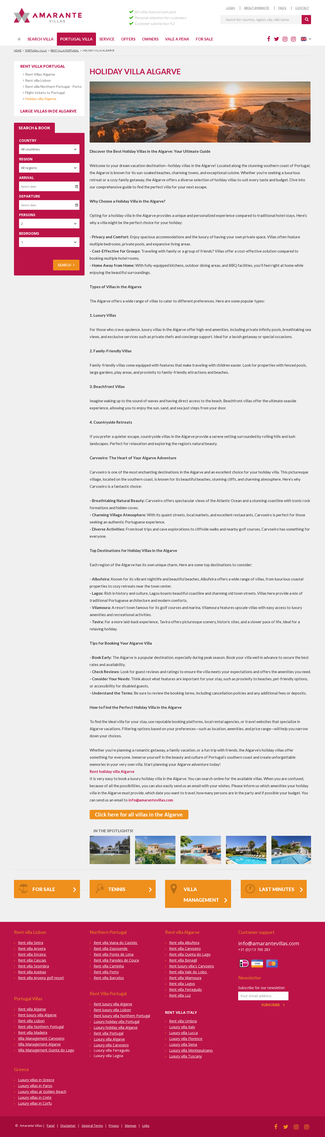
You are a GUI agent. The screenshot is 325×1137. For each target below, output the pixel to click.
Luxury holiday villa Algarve (116, 1027)
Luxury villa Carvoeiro (111, 1045)
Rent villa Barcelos (109, 977)
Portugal (97, 848)
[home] (19, 39)
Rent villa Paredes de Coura (116, 960)
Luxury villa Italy (182, 1026)
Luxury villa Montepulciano (191, 1050)
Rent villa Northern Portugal (41, 1026)
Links (145, 1126)
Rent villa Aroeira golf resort (41, 977)
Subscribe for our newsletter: (263, 987)
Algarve (252, 848)
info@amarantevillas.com (268, 943)
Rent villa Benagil (183, 960)
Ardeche (161, 848)
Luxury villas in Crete (35, 1097)
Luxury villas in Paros (35, 1085)
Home (17, 50)
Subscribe (270, 1005)
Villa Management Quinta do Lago (46, 1050)
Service (107, 39)
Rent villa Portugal (65, 50)
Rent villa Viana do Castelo (116, 942)
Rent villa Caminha (109, 966)
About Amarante (256, 8)
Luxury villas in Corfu (35, 1103)
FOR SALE (43, 889)
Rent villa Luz (180, 995)
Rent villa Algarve (32, 1009)
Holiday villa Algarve (40, 98)
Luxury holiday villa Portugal (116, 1021)
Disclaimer (68, 1126)
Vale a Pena (177, 39)
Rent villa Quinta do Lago (189, 954)
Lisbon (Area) (116, 848)
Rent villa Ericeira (32, 954)
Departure (29, 196)
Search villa (40, 39)
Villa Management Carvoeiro (41, 1038)
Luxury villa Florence (185, 1038)
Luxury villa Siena (183, 1044)
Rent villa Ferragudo (185, 989)
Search (64, 265)
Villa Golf (110, 842)
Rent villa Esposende (111, 948)
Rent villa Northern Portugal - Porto (53, 86)
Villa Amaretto (155, 842)
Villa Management (201, 894)
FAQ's (282, 8)
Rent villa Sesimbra (33, 966)
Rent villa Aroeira (32, 948)
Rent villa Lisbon (38, 80)
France (146, 848)
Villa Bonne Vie (201, 842)
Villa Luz (246, 842)
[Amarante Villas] (49, 15)
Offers (128, 39)
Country (27, 140)
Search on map (31, 257)
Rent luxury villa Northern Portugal (122, 1015)
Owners (150, 39)
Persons (27, 214)
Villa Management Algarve (39, 1044)
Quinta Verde (291, 842)
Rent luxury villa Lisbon (112, 1009)
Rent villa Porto (106, 971)
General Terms (92, 1126)
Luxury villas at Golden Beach (42, 1091)
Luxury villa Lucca (183, 1032)
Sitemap (130, 1126)
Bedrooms (29, 233)
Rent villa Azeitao (32, 971)
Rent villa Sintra (30, 942)
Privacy (114, 1126)
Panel (51, 1126)
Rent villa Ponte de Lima (114, 954)
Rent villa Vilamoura (185, 977)
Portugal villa (76, 39)
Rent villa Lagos (182, 983)
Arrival (26, 177)
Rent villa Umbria (183, 1021)
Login (230, 8)
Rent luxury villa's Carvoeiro (191, 966)
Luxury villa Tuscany (185, 1056)
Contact (302, 8)
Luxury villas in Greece (36, 1079)
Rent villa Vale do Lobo (188, 971)
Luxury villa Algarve (109, 1039)
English (306, 39)
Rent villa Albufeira (184, 942)
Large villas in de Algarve (48, 111)
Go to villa (108, 856)
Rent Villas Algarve (40, 74)
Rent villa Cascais (32, 960)
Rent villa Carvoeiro (185, 948)
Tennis (116, 889)
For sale (204, 39)
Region (25, 159)
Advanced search (33, 251)
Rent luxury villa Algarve (37, 1015)
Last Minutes (276, 889)
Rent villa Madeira (32, 1032)
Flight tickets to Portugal (45, 92)
